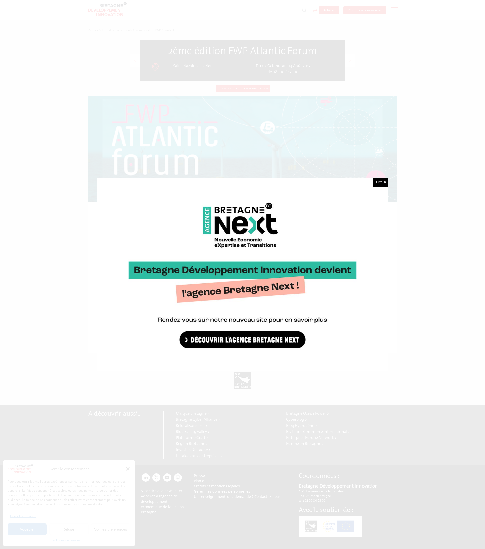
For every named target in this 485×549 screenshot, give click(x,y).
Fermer (380, 182)
